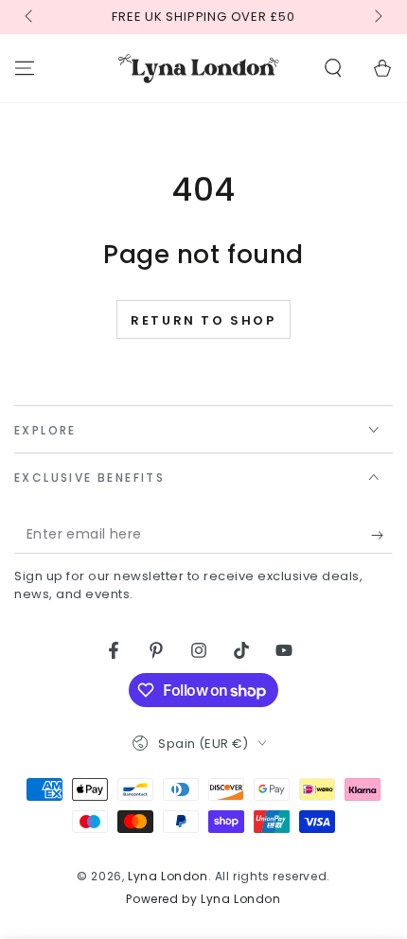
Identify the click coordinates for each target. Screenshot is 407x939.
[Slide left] (30, 17)
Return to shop (203, 320)
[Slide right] (377, 17)
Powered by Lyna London (203, 899)
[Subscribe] (382, 535)
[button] (333, 68)
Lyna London (168, 876)
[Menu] (24, 68)
